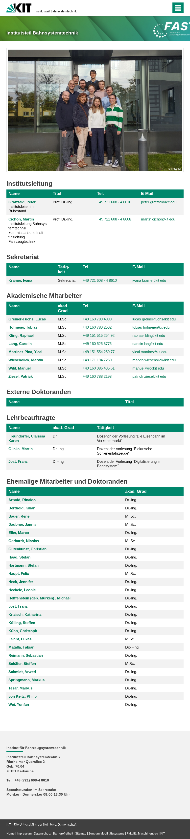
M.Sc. (63, 319)
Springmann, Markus (26, 680)
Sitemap (80, 833)
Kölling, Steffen (21, 623)
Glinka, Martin (20, 449)
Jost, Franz (18, 461)
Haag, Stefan (19, 557)
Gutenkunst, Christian (27, 549)
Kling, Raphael (21, 335)
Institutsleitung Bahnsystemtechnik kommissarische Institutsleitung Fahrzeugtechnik (28, 230)
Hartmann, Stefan (23, 565)
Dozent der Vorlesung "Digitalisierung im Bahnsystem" (129, 463)
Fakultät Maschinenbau (142, 833)
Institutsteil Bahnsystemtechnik (56, 11)
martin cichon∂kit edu (158, 219)
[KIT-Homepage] (18, 7)
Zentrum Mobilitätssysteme (106, 833)
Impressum (24, 833)
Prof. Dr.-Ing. (63, 202)
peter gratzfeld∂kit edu (158, 202)
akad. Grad (63, 308)
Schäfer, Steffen (22, 663)
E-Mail (147, 193)
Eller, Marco (18, 532)
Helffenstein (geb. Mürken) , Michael (39, 598)
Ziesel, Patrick (20, 376)
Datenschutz (42, 833)
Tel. (100, 193)
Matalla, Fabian (21, 647)
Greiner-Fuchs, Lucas (27, 319)
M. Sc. (130, 516)
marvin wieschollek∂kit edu (154, 360)
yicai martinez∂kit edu (149, 352)
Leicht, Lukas (19, 639)
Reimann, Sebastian (25, 655)
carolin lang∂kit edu (147, 344)
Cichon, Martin (21, 219)
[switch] (158, 8)
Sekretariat (66, 280)
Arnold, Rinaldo (22, 500)
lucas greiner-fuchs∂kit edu (154, 319)
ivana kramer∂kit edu (149, 280)
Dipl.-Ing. (132, 647)
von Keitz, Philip (22, 696)
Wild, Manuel (19, 368)
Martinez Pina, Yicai (25, 352)
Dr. (55, 436)
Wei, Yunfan (18, 704)
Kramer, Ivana (20, 280)
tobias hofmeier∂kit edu (150, 327)
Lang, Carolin (20, 344)
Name (14, 193)
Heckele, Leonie (22, 590)
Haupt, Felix (18, 573)
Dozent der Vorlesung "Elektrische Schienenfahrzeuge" (124, 451)
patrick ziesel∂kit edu (149, 376)
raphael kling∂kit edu (148, 335)
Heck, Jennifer (20, 582)
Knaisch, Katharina (24, 614)
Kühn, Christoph (22, 631)
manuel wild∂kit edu (148, 368)
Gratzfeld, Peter (22, 202)
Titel (57, 193)
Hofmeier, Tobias (22, 327)
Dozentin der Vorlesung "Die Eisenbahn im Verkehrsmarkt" (131, 438)
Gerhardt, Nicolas (23, 541)
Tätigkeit (63, 269)
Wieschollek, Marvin (25, 360)
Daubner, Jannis (22, 524)
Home (10, 833)
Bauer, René (18, 516)
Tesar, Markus (20, 688)
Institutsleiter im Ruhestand (22, 206)
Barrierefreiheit (63, 833)
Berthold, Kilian (21, 508)
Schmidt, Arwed (22, 672)
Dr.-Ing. (59, 449)
